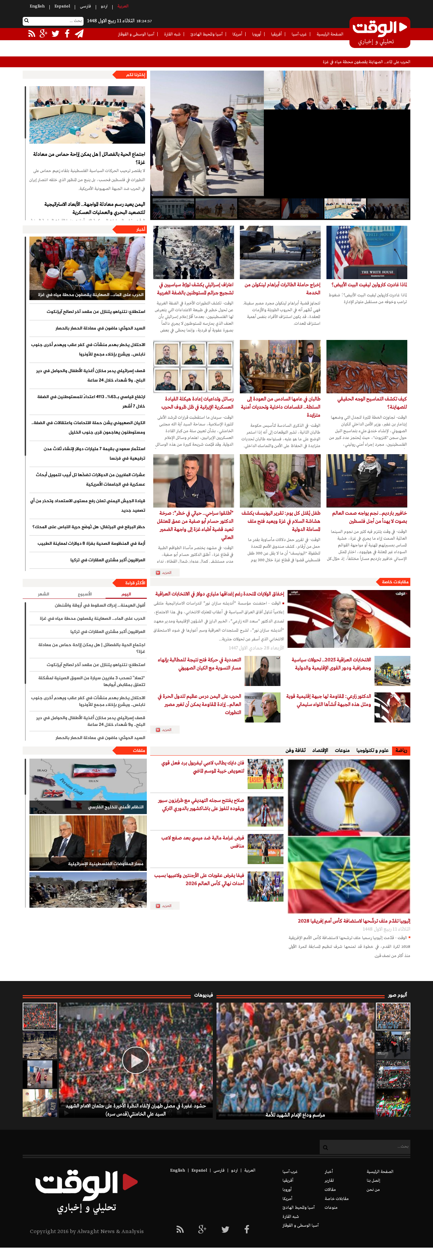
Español (62, 6)
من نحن (373, 1190)
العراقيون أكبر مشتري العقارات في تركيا (107, 560)
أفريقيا (276, 34)
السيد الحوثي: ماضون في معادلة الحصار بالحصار (100, 328)
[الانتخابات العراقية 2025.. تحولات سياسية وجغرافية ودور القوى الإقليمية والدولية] (392, 671)
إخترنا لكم (135, 75)
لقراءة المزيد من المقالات (168, 730)
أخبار (140, 230)
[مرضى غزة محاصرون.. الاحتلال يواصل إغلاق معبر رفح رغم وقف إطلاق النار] (40, 1103)
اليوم (126, 594)
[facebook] (246, 1230)
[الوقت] (380, 33)
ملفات (139, 751)
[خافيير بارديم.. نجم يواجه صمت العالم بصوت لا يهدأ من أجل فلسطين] (366, 481)
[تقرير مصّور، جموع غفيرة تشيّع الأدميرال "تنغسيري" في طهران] (393, 1074)
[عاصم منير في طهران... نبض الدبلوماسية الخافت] (387, 208)
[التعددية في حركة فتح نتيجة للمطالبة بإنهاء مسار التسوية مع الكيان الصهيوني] (262, 671)
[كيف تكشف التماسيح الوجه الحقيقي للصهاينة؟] (366, 366)
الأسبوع (85, 594)
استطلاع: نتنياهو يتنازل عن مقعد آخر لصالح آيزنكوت (367, 62)
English (37, 6)
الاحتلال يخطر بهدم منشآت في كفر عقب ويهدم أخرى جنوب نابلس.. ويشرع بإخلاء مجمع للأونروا (88, 349)
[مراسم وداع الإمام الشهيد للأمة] (393, 1016)
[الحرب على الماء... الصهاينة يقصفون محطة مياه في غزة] (87, 268)
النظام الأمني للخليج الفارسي (115, 807)
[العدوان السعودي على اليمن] (88, 900)
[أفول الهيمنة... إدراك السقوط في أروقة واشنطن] (258, 208)
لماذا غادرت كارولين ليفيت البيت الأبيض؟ (369, 284)
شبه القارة (172, 34)
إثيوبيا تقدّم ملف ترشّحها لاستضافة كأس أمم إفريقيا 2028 (354, 921)
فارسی (85, 6)
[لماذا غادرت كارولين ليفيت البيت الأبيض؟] (366, 252)
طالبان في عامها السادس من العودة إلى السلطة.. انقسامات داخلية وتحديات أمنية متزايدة (280, 407)
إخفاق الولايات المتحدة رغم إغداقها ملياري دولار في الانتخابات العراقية (219, 594)
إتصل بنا (373, 1180)
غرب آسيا (299, 34)
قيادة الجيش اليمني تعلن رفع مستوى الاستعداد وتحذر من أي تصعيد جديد (87, 505)
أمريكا (237, 34)
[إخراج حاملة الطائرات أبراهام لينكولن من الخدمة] (280, 252)
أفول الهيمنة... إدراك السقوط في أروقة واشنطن (100, 605)
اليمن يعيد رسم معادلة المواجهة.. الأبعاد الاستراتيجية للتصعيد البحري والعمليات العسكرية (94, 208)
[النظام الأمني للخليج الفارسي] (88, 786)
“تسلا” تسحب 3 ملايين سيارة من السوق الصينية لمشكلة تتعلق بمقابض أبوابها (91, 681)
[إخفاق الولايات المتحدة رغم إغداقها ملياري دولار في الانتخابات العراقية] (349, 619)
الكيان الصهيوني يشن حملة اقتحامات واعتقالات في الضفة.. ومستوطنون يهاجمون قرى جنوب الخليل (88, 427)
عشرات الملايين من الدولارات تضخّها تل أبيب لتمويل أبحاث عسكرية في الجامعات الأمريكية (90, 479)
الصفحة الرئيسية (330, 34)
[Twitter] (225, 1230)
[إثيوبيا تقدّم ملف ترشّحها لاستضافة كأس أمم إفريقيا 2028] (349, 836)
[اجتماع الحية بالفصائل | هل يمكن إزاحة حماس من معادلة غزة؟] (87, 115)
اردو (104, 6)
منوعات (342, 750)
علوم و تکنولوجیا (373, 750)
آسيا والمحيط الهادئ (206, 34)
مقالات (330, 1190)
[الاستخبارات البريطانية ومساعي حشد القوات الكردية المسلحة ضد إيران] (216, 208)
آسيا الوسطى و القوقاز (136, 34)
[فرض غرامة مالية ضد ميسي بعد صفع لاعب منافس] (265, 849)
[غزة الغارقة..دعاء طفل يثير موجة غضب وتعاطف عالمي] (40, 1074)
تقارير (329, 1180)
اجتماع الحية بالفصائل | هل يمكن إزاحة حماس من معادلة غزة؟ (89, 158)
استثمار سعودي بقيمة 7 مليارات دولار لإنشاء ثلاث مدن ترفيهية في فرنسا (94, 453)
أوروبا (256, 34)
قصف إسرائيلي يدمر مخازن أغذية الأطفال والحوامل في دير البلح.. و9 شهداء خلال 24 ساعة (90, 375)
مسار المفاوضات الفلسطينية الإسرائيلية (105, 864)
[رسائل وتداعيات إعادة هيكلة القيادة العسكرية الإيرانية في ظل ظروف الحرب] (193, 366)
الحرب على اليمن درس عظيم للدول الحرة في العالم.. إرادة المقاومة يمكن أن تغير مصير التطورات (199, 704)
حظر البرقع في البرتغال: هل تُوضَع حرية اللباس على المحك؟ (88, 527)
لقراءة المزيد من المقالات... (168, 573)
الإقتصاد (320, 750)
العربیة (123, 6)
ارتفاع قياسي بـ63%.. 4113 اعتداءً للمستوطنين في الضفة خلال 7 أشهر (91, 401)
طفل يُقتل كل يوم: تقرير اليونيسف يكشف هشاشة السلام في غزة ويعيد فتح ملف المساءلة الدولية (281, 521)
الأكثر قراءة (135, 583)
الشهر (43, 594)
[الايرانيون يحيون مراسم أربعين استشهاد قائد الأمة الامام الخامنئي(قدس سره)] (393, 1045)
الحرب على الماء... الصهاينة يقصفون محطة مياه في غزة (90, 295)
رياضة (401, 750)
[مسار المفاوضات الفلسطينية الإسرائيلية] (88, 843)
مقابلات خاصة (395, 582)
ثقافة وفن (295, 750)
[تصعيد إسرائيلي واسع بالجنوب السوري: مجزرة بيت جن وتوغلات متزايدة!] (40, 1045)
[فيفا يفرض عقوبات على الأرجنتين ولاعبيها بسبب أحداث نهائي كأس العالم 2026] (265, 887)
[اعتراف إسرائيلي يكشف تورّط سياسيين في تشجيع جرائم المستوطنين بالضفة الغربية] (193, 252)
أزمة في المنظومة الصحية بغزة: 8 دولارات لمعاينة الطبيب (91, 543)
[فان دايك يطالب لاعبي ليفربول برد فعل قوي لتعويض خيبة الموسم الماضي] (265, 774)
